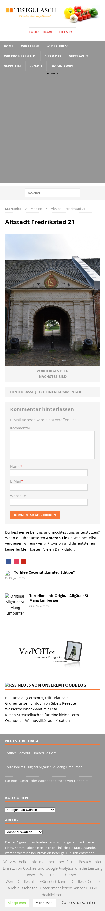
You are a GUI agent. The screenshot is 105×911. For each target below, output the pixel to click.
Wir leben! (30, 46)
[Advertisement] (52, 131)
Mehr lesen (44, 902)
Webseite (18, 495)
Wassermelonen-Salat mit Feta (31, 709)
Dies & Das (52, 56)
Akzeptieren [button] (17, 902)
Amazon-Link (58, 537)
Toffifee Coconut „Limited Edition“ (44, 572)
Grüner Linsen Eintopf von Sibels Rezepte (40, 703)
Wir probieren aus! (20, 56)
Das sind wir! (61, 66)
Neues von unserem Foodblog (52, 685)
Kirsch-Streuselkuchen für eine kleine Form (42, 714)
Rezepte (36, 66)
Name (15, 466)
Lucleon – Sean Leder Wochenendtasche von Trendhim (46, 780)
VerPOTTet (13, 66)
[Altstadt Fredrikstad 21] (52, 362)
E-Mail (15, 481)
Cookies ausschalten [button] (79, 902)
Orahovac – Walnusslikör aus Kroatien (37, 720)
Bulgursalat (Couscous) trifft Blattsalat (37, 697)
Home (8, 46)
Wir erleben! (57, 46)
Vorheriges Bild (52, 370)
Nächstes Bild (53, 376)
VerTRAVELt (78, 56)
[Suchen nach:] (52, 192)
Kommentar (20, 428)
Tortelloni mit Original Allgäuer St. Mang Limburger (59, 598)
